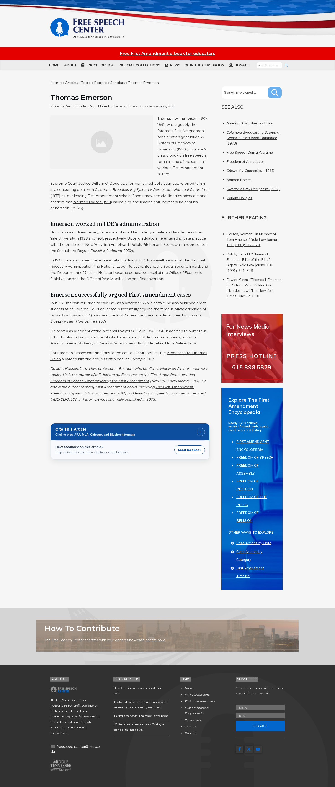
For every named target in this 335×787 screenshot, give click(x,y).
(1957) (78, 321)
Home (56, 82)
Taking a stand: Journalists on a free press (141, 715)
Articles (71, 82)
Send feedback (189, 450)
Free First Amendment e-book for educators (167, 53)
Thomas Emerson (81, 97)
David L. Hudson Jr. (79, 106)
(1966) (98, 343)
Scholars (117, 82)
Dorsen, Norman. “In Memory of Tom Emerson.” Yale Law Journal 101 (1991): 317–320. (252, 239)
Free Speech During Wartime (250, 152)
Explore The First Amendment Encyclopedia (248, 406)
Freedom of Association (246, 161)
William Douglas (239, 198)
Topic (86, 82)
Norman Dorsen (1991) (92, 202)
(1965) (75, 315)
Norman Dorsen (239, 180)
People (100, 82)
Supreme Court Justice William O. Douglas (87, 183)
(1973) (253, 137)
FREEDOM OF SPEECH (254, 457)
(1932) (111, 251)
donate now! (155, 640)
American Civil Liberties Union (250, 123)
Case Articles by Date (253, 543)
